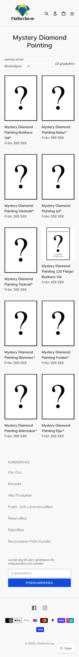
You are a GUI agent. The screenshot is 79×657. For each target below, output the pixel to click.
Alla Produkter (20, 495)
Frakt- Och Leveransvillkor (30, 506)
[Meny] (72, 13)
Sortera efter (13, 59)
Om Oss (15, 472)
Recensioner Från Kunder (29, 541)
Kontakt (14, 483)
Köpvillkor (16, 529)
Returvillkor (17, 518)
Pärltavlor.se (45, 643)
